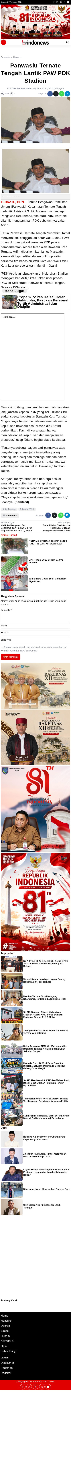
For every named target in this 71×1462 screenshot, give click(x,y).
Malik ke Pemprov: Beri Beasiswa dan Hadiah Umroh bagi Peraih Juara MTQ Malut (16, 528)
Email (4, 632)
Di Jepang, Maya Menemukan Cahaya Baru (46, 1189)
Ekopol (5, 1330)
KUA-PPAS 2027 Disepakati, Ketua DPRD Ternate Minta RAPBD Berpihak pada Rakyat (45, 964)
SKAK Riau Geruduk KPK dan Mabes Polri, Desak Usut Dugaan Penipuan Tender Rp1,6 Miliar (46, 1083)
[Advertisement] (35, 1425)
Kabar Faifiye (9, 1351)
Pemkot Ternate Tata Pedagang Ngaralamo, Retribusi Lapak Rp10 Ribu (44, 997)
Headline (6, 1320)
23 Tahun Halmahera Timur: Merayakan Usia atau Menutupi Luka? (44, 1155)
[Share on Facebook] (50, 93)
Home (4, 1315)
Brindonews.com (38, 1381)
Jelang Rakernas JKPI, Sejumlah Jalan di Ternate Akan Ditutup (45, 1031)
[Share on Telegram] (67, 93)
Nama (5, 625)
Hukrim (5, 1335)
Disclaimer (3, 1308)
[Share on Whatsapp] (61, 93)
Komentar (6, 610)
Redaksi (2, 1304)
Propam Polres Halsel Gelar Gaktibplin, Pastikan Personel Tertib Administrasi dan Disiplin (42, 302)
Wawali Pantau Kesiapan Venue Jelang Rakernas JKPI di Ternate (44, 980)
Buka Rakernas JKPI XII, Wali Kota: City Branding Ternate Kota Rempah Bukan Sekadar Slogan (45, 1049)
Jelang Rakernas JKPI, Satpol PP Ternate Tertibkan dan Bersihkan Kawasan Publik (45, 1100)
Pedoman (2, 1306)
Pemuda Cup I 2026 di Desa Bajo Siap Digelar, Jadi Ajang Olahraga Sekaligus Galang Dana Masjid (44, 1066)
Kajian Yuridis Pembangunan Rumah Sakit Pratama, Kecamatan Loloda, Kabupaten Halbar (46, 1172)
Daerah (5, 1325)
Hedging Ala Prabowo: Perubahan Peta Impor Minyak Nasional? (44, 1138)
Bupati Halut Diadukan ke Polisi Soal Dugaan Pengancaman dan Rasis (56, 528)
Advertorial (7, 1340)
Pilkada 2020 (27, 509)
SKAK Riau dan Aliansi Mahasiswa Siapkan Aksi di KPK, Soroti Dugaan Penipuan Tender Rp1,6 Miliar (42, 1015)
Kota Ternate (9, 509)
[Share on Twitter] (56, 93)
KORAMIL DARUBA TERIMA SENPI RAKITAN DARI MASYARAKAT (48, 542)
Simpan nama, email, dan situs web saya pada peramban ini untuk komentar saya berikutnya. (34, 649)
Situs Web (6, 640)
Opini (4, 1346)
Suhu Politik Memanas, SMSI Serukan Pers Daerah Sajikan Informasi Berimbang (46, 1117)
